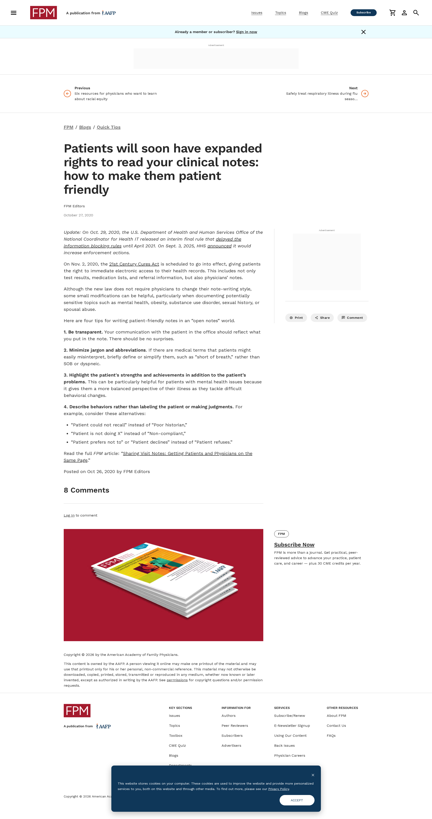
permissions (177, 680)
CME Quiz (329, 12)
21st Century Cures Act (134, 264)
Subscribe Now (294, 544)
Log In (69, 515)
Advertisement (216, 45)
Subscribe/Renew (289, 715)
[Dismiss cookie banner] (313, 775)
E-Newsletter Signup (292, 725)
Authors (229, 715)
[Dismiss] (364, 32)
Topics (280, 12)
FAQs (331, 735)
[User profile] (404, 13)
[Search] (416, 13)
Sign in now (246, 32)
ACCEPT (297, 800)
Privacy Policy (278, 789)
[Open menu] (14, 13)
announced (219, 246)
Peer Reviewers (235, 725)
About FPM (336, 715)
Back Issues (284, 745)
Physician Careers (289, 755)
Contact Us (336, 725)
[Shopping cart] (393, 13)
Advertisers (231, 745)
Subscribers (232, 735)
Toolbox (176, 735)
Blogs (303, 12)
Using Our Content (290, 735)
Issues (256, 12)
